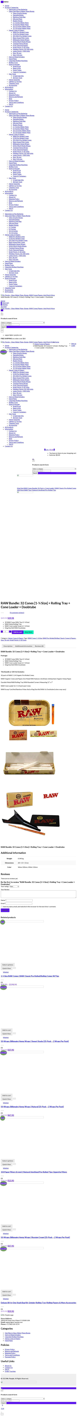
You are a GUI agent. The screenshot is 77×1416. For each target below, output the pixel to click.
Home (7, 5)
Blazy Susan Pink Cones (21, 38)
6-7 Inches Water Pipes (21, 23)
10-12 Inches (13, 231)
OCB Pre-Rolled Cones (21, 34)
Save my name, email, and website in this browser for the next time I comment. (29, 906)
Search (4, 327)
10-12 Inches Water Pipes (21, 26)
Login (73, 345)
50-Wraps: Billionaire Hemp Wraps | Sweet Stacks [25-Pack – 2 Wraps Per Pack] (35, 1041)
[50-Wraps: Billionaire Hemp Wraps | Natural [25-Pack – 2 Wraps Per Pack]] (22, 1052)
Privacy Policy (14, 100)
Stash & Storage (14, 64)
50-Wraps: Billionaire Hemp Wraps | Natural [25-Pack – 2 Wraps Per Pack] (32, 1107)
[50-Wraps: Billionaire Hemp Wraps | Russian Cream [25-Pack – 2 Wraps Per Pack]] (22, 1183)
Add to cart (17, 632)
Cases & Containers (19, 72)
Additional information (23, 646)
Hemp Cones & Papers (16, 30)
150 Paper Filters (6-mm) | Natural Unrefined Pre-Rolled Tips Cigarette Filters (34, 1172)
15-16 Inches (13, 233)
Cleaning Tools (14, 83)
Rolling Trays (13, 62)
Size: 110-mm (17, 55)
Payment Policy (10, 1357)
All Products (9, 87)
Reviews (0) (39, 646)
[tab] (8, 646)
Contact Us (13, 91)
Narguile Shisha (18, 15)
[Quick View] (14, 968)
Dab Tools (12, 74)
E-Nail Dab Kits (18, 76)
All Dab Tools (17, 78)
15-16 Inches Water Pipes (21, 28)
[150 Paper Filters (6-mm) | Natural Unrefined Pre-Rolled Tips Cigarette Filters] (22, 1118)
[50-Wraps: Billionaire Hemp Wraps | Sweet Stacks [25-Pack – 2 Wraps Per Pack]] (22, 987)
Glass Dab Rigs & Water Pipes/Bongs (21, 11)
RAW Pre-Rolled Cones (21, 32)
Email (3, 903)
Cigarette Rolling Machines (18, 61)
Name (3, 900)
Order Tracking (10, 1371)
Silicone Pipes (17, 19)
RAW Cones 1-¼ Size (35, 638)
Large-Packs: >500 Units (21, 51)
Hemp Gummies (14, 80)
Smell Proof (17, 66)
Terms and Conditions (16, 102)
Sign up (73, 344)
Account (4, 306)
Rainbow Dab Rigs (19, 17)
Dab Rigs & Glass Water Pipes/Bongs (17, 1333)
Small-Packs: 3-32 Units (21, 47)
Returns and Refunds (16, 97)
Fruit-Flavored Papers (20, 45)
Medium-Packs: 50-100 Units (23, 49)
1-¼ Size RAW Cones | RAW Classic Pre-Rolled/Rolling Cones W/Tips (30, 976)
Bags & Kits (17, 68)
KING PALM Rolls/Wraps (22, 42)
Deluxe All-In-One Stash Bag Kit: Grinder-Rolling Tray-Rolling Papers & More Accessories (38, 1303)
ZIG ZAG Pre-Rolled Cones (22, 36)
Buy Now (28, 632)
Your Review (5, 889)
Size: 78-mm (17, 53)
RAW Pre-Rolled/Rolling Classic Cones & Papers (59, 638)
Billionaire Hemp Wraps (21, 40)
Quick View (6, 968)
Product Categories (11, 7)
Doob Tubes (17, 70)
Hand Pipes (13, 59)
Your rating (5, 886)
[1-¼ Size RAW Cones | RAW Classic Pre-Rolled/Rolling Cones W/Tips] (22, 922)
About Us (12, 93)
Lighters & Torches (15, 81)
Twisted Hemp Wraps (20, 43)
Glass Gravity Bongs (20, 13)
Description (8, 646)
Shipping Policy (14, 95)
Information (9, 89)
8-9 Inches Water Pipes (21, 24)
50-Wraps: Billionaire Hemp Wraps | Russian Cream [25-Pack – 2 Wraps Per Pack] (35, 1237)
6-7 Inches (12, 227)
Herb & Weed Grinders (17, 57)
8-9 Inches (12, 229)
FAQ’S (11, 104)
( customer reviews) (17, 613)
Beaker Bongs (18, 21)
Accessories (13, 85)
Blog (10, 99)
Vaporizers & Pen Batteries (18, 9)
